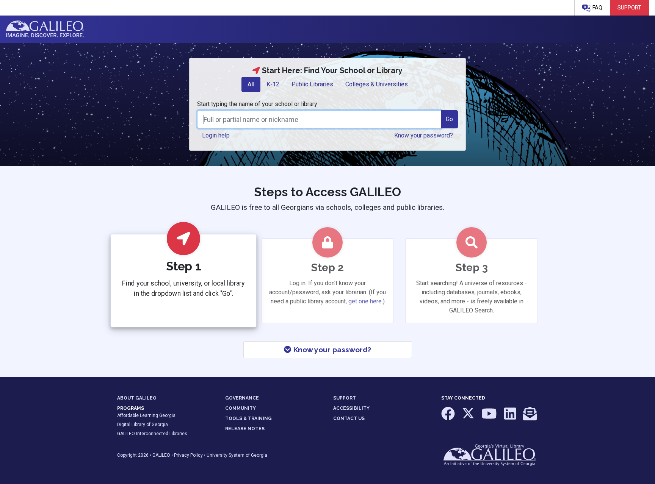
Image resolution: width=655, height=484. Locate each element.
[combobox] (319, 119)
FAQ (596, 8)
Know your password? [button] (423, 135)
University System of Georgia (237, 455)
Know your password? (331, 349)
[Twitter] (468, 417)
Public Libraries (312, 84)
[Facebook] (448, 417)
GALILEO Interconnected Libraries (152, 433)
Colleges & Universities (376, 84)
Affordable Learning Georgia (146, 415)
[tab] (250, 84)
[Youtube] (489, 417)
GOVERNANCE (242, 398)
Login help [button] (216, 135)
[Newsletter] (530, 417)
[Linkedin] (510, 417)
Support (629, 8)
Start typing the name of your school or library (257, 104)
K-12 (272, 84)
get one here (365, 301)
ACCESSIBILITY (351, 408)
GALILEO (161, 455)
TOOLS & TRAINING (248, 418)
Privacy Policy (188, 455)
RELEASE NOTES (245, 428)
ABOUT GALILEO (137, 398)
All (251, 84)
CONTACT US (349, 418)
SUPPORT (344, 398)
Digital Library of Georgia (142, 424)
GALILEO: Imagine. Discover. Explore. (45, 29)
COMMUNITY (240, 408)
